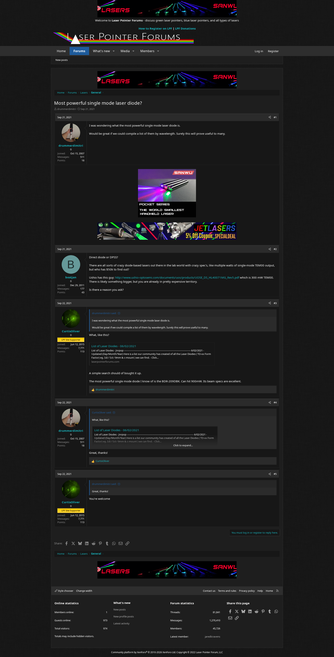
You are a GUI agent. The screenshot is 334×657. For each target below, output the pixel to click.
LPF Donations (185, 28)
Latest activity (121, 623)
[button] (114, 51)
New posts (61, 60)
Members (147, 51)
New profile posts (123, 616)
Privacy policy (247, 590)
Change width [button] (84, 590)
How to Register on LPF (155, 28)
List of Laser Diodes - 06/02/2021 (113, 346)
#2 (275, 249)
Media (125, 51)
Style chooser (65, 590)
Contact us (209, 590)
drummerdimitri (66, 109)
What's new (101, 51)
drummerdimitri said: (104, 313)
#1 (275, 117)
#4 (275, 402)
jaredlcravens (212, 636)
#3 (275, 303)
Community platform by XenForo (143, 652)
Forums (79, 51)
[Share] (269, 117)
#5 (275, 474)
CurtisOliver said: (101, 412)
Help (260, 590)
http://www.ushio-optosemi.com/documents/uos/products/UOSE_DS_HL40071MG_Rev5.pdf (177, 277)
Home (61, 51)
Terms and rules (227, 590)
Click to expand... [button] (183, 445)
